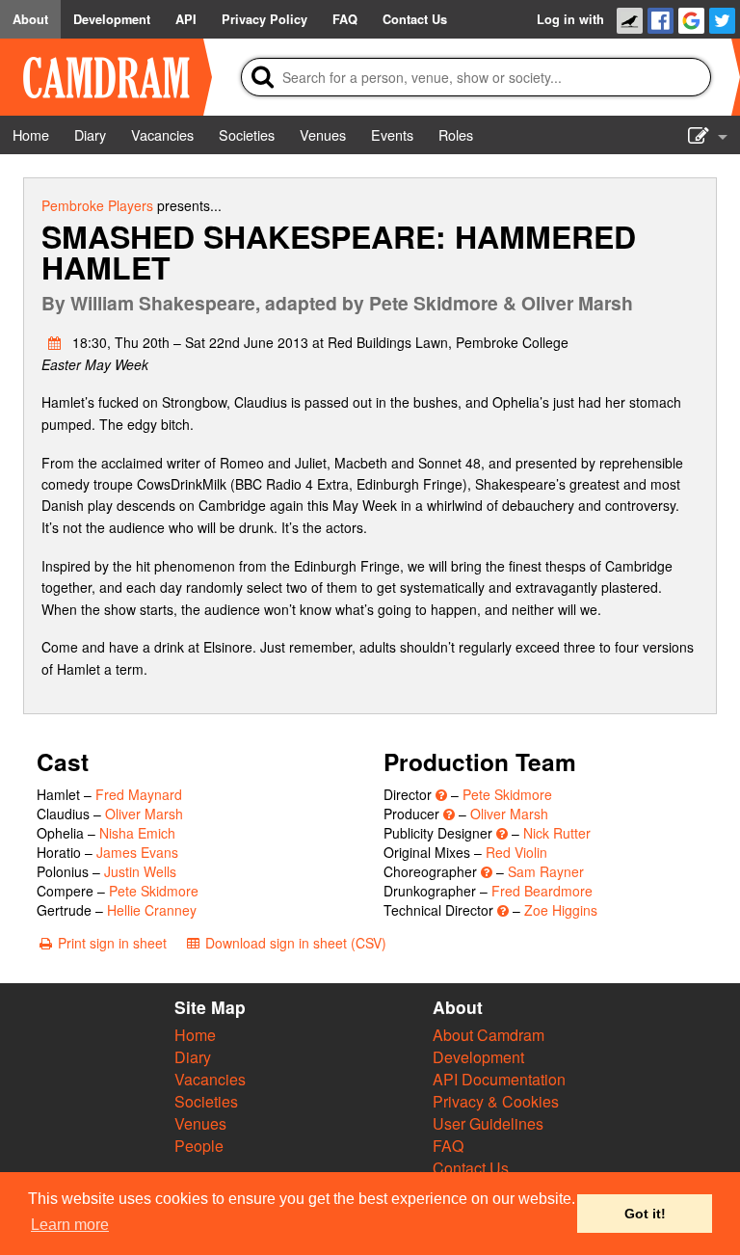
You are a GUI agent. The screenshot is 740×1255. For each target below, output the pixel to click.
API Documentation (499, 1079)
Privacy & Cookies (496, 1101)
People (199, 1146)
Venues (200, 1123)
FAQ (448, 1146)
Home (195, 1035)
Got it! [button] (645, 1213)
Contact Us (471, 1168)
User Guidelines (488, 1123)
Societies (206, 1101)
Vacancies (210, 1079)
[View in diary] (54, 342)
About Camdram (488, 1035)
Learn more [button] (70, 1224)
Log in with (570, 19)
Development (478, 1057)
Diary (192, 1057)
